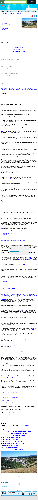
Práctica (22, 11)
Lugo (12, 61)
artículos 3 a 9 (34, 176)
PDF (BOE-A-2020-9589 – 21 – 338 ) (7, 404)
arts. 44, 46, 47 (30, 200)
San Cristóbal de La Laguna (14, 59)
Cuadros (19, 11)
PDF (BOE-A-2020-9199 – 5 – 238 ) (7, 248)
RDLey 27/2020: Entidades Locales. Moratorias (7, 24)
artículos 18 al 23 (27, 138)
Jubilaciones (3, 30)
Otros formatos (15, 233)
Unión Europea (21, 441)
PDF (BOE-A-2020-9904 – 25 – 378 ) (7, 414)
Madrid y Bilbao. (10, 447)
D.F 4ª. (1, 182)
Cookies (22, 495)
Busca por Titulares (8, 439)
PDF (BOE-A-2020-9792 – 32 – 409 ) (7, 407)
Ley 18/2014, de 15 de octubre (32, 258)
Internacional (15, 447)
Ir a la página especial (3, 390)
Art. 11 (28, 381)
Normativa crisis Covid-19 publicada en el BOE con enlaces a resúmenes (19, 431)
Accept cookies (14, 251)
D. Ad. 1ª (34, 200)
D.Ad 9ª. (2, 149)
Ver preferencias (24, 251)
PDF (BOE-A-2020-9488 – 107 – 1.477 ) (8, 397)
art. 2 (30, 149)
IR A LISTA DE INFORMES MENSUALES (19, 47)
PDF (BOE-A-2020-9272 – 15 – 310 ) (7, 281)
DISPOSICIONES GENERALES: (5, 23)
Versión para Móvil (19, 490)
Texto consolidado (4, 234)
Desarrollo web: (34, 495)
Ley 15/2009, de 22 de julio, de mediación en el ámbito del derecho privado (16, 377)
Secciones (13, 11)
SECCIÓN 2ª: (3, 29)
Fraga (9, 71)
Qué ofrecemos (5, 445)
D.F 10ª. (2, 203)
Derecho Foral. (16, 441)
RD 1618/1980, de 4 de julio (26, 264)
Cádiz (14, 68)
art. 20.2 (7, 170)
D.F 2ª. (1, 174)
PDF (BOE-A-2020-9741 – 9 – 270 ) (7, 392)
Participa (16, 11)
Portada (3, 11)
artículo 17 (27, 323)
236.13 (10, 346)
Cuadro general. (7, 437)
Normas (6, 11)
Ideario (17, 445)
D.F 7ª (15, 189)
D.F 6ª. (1, 188)
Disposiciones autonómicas (5, 28)
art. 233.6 (21, 351)
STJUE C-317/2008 (24, 310)
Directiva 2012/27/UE (31, 257)
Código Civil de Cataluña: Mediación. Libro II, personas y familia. (9, 27)
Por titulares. (13, 443)
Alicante (13, 64)
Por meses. (12, 437)
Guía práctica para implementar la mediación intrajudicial (20, 314)
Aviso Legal (15, 495)
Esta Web (28, 11)
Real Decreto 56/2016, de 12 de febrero (23, 259)
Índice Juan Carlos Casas (19, 443)
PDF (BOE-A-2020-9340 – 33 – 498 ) (7, 288)
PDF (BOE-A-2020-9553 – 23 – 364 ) (7, 400)
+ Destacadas (17, 437)
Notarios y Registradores (14, 6)
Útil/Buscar (25, 11)
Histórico (31, 11)
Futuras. (13, 439)
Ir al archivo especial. (3, 86)
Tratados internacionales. (8, 441)
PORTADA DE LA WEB (19, 449)
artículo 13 (10, 182)
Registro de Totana (4, 25)
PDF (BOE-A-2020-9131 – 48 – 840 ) (7, 233)
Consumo (17, 439)
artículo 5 (7, 203)
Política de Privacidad (18, 495)
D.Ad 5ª (2, 131)
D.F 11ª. (2, 228)
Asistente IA (34, 11)
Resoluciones (9, 11)
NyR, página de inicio (11, 445)
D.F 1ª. (1, 170)
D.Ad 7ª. (2, 142)
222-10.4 (11, 340)
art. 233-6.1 (15, 334)
